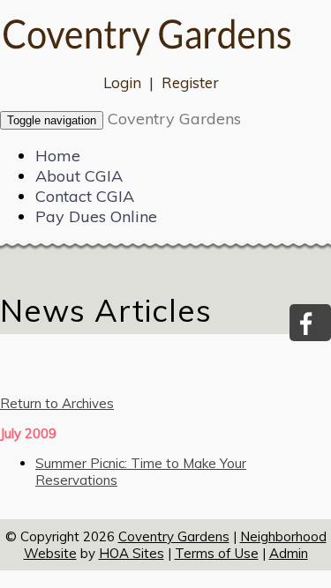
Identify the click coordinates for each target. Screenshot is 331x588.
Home (57, 155)
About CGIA (79, 176)
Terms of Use (217, 553)
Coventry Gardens (174, 118)
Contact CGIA (84, 196)
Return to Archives (57, 403)
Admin (288, 553)
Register (190, 82)
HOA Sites (131, 553)
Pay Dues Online (96, 216)
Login (122, 82)
